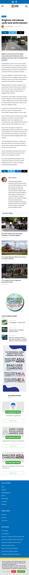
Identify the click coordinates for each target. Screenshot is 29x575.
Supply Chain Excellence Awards (10, 551)
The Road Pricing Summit (13, 415)
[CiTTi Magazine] (15, 6)
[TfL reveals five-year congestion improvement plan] (14, 271)
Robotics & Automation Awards (10, 548)
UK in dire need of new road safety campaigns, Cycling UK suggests (12, 234)
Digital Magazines (6, 492)
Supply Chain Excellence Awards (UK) (13, 441)
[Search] (26, 6)
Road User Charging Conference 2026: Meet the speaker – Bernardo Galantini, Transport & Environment (18, 339)
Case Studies (5, 498)
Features (4, 489)
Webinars (4, 504)
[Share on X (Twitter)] (12, 32)
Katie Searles (9, 26)
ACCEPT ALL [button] (21, 571)
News (3, 486)
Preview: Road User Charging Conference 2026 (16, 330)
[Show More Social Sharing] (26, 32)
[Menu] (3, 6)
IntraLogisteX (5, 533)
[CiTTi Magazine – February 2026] (4, 322)
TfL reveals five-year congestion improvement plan (11, 281)
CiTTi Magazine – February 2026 (17, 322)
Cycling (4, 16)
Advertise (4, 514)
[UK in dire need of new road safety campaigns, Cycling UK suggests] (14, 224)
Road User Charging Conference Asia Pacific (13, 536)
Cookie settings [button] (6, 571)
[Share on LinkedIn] (5, 32)
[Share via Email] (20, 32)
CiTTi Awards (5, 530)
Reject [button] (13, 571)
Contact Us (4, 520)
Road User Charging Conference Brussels (12, 539)
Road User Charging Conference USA (11, 542)
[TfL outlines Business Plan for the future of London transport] (14, 247)
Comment (4, 501)
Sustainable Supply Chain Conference (11, 554)
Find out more (13, 420)
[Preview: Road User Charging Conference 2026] (4, 329)
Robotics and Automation (8, 545)
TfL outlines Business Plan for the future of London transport (14, 258)
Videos (3, 495)
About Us (4, 517)
